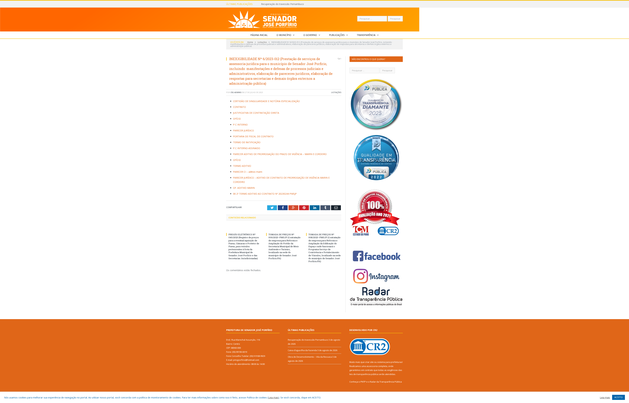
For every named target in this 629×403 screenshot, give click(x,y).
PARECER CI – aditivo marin (247, 171)
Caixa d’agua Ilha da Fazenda (276, 4)
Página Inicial (259, 35)
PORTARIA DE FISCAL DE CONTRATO (253, 136)
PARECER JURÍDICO (243, 130)
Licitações (336, 92)
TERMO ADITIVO (242, 165)
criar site (369, 362)
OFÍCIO (237, 118)
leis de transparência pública (363, 374)
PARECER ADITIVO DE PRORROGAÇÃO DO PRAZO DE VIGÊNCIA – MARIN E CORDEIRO (280, 154)
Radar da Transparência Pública (386, 381)
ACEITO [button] (618, 397)
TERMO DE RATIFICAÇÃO (246, 142)
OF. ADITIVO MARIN (244, 187)
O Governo (310, 35)
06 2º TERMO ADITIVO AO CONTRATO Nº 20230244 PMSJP (265, 193)
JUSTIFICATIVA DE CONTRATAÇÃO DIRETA (256, 112)
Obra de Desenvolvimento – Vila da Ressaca (310, 356)
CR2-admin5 (235, 92)
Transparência (366, 35)
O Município (283, 35)
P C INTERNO (240, 124)
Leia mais (273, 397)
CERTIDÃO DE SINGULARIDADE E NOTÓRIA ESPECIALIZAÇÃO (266, 101)
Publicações (337, 35)
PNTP (363, 381)
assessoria (372, 366)
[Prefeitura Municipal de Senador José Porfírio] (262, 19)
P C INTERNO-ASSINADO (246, 148)
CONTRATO (239, 106)
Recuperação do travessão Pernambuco (308, 339)
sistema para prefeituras (389, 362)
